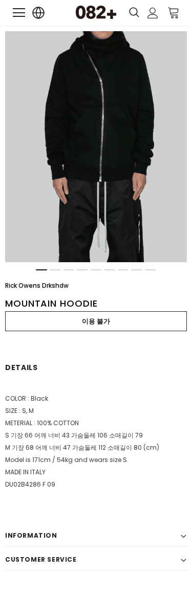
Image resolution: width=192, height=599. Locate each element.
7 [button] (123, 269)
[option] (96, 146)
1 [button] (41, 269)
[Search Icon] (134, 13)
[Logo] (96, 12)
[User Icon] (152, 13)
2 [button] (55, 269)
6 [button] (109, 269)
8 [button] (136, 269)
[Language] (39, 13)
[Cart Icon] (173, 12)
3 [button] (69, 269)
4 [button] (82, 269)
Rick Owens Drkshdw (37, 285)
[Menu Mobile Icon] (19, 13)
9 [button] (150, 269)
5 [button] (96, 269)
